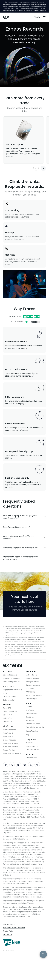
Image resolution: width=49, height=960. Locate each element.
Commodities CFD (10, 711)
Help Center (30, 720)
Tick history (30, 688)
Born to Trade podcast (34, 695)
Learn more (37, 864)
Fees (5, 693)
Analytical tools (31, 675)
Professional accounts (11, 678)
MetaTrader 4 (8, 736)
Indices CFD (7, 718)
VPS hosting (30, 692)
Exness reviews (31, 714)
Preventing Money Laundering (14, 928)
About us (29, 707)
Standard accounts (10, 675)
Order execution (9, 700)
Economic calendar (33, 678)
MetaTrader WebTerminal (12, 753)
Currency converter (33, 685)
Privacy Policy (8, 931)
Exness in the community (35, 727)
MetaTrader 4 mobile (10, 747)
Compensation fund (33, 750)
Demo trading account (11, 682)
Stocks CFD (7, 715)
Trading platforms (9, 730)
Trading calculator (32, 682)
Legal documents (32, 746)
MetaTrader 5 (8, 733)
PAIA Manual (7, 934)
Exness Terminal (9, 750)
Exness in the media (33, 724)
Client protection (9, 697)
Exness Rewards (32, 758)
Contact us (30, 717)
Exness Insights (31, 699)
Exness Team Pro (32, 731)
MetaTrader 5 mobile (10, 743)
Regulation (30, 743)
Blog (27, 735)
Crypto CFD (7, 722)
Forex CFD (7, 708)
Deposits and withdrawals (12, 690)
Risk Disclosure (9, 924)
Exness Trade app (9, 740)
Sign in (37, 17)
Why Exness (30, 710)
